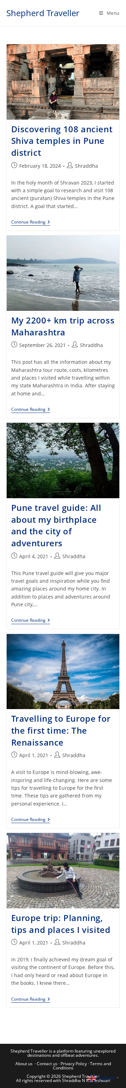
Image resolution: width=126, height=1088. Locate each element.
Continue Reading (30, 223)
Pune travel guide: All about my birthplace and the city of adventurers (56, 525)
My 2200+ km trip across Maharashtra (63, 326)
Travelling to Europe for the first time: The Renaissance (61, 730)
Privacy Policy (74, 1064)
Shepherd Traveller (42, 13)
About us (24, 1064)
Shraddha (86, 165)
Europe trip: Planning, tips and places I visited (61, 923)
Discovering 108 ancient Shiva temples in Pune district (62, 140)
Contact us (47, 1064)
